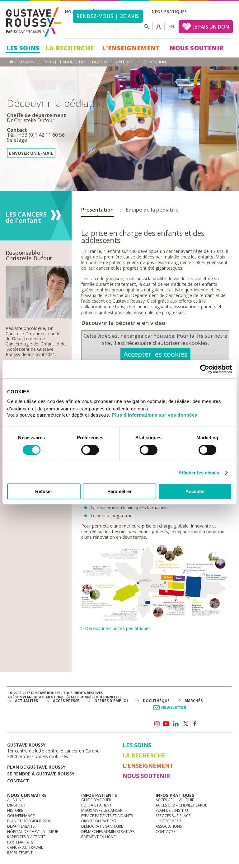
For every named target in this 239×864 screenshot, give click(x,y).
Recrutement (20, 852)
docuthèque (156, 700)
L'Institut (16, 805)
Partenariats (20, 842)
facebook (195, 723)
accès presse (66, 700)
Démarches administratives (107, 831)
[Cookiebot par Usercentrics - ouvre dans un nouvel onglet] (204, 369)
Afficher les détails (198, 472)
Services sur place (173, 815)
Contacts (165, 831)
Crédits (15, 697)
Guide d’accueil (96, 799)
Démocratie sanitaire (102, 826)
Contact (18, 781)
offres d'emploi (111, 700)
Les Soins (23, 48)
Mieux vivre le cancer (101, 810)
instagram (156, 723)
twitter (185, 723)
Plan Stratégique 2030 (29, 821)
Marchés (194, 700)
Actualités (26, 700)
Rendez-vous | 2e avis (108, 16)
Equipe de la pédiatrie (152, 209)
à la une (15, 799)
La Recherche (69, 48)
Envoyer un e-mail (31, 153)
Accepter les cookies (155, 354)
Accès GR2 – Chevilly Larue (181, 805)
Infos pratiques (169, 11)
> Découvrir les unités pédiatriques (116, 628)
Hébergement (168, 821)
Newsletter (171, 710)
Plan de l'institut (173, 810)
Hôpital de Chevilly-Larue (32, 831)
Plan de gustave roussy (36, 767)
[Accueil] (34, 22)
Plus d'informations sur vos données (154, 415)
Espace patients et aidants (107, 815)
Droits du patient (98, 821)
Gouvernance (21, 815)
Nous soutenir (196, 48)
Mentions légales (62, 697)
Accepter (195, 491)
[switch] (90, 450)
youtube (166, 723)
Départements (21, 826)
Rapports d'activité (26, 836)
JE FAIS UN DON (211, 26)
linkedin (175, 723)
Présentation (97, 209)
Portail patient (96, 805)
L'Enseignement (131, 48)
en (171, 27)
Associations (169, 826)
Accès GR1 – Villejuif (175, 799)
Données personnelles (100, 697)
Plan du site (34, 697)
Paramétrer (119, 491)
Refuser (43, 491)
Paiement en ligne (98, 836)
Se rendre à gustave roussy (40, 774)
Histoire (15, 810)
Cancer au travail (25, 847)
